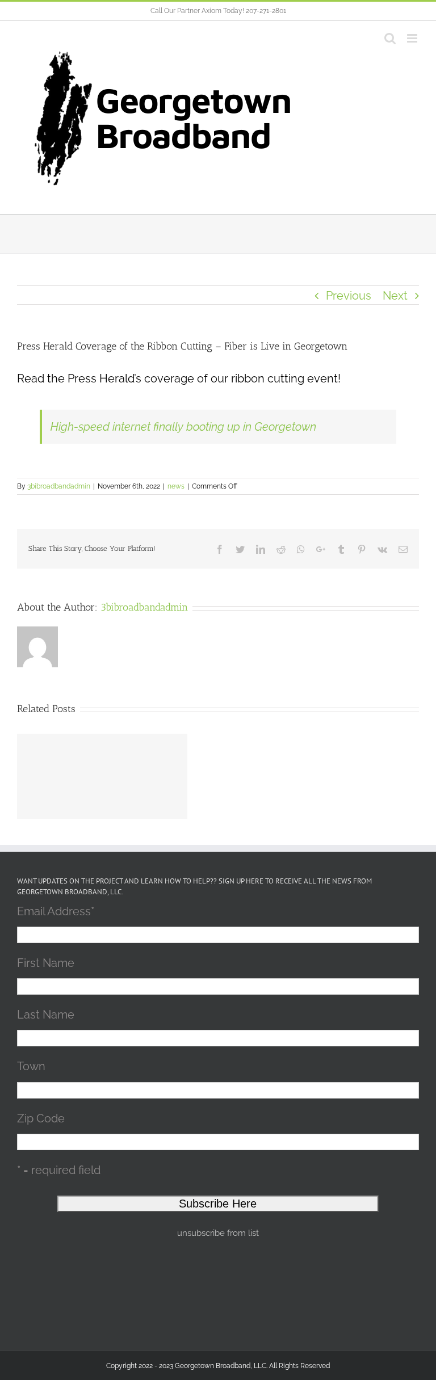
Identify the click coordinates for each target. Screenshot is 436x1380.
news (176, 486)
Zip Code (41, 1118)
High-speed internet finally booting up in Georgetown (183, 427)
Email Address (55, 911)
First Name (45, 963)
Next (395, 295)
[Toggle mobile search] (390, 38)
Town (31, 1066)
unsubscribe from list (218, 1233)
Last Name (45, 1014)
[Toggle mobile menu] (413, 38)
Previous (348, 295)
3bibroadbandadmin (58, 486)
